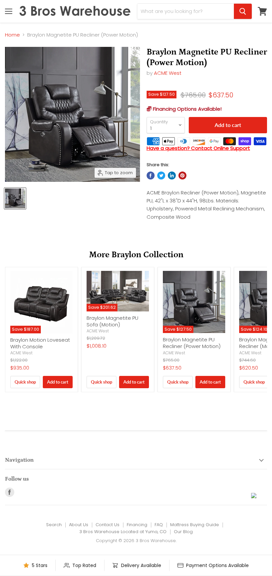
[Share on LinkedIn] (172, 175)
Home (12, 35)
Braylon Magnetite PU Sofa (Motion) (112, 321)
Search (54, 524)
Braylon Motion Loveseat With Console (40, 343)
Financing (137, 524)
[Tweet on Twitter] (161, 175)
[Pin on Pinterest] (182, 175)
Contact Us (107, 524)
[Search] (243, 11)
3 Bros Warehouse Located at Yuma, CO (123, 531)
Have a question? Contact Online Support (198, 148)
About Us (78, 524)
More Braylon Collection (136, 255)
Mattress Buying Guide (194, 524)
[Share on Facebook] (151, 175)
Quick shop (25, 382)
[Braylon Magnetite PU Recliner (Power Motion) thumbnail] (15, 198)
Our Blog (183, 531)
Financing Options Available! (187, 108)
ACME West (167, 72)
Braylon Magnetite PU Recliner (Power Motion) (192, 343)
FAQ (159, 524)
